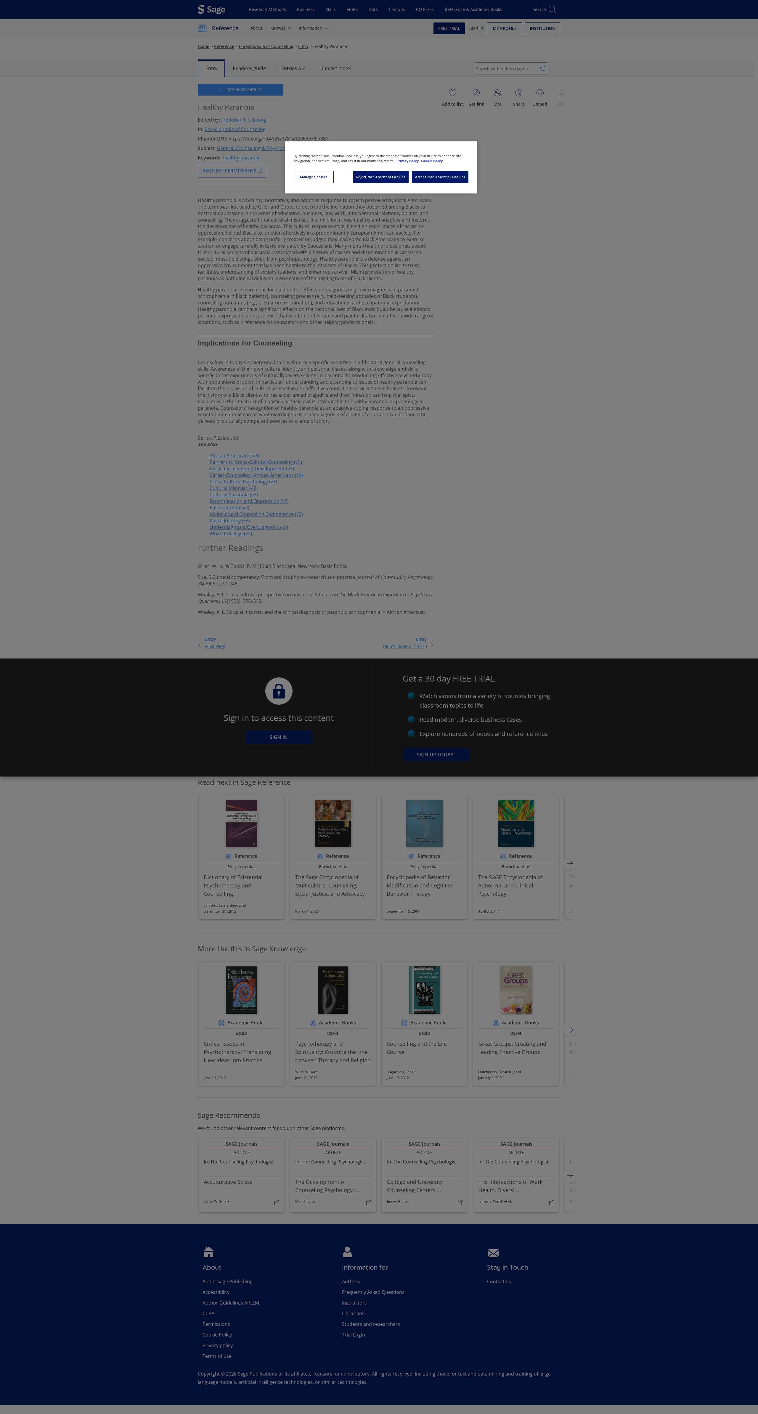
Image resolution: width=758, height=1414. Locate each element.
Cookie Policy (432, 161)
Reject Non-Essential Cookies (380, 177)
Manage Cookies (313, 177)
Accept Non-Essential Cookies (440, 177)
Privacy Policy (408, 161)
